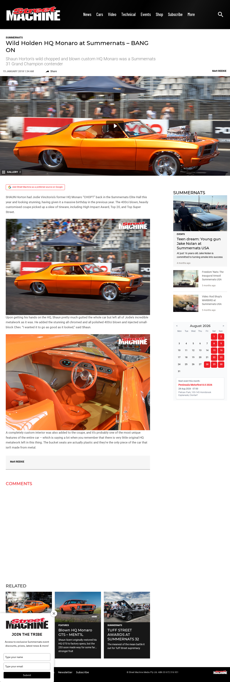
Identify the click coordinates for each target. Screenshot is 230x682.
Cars (99, 14)
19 (193, 357)
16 (221, 350)
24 (179, 364)
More (191, 14)
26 (193, 364)
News (87, 14)
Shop (159, 14)
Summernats (14, 37)
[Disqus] (78, 532)
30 (221, 364)
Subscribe (175, 14)
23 (221, 357)
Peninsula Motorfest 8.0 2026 (195, 384)
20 (200, 357)
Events (146, 14)
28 (207, 364)
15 (214, 350)
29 (214, 364)
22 (214, 357)
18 (186, 357)
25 (186, 364)
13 (200, 350)
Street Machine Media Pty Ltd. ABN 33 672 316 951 (153, 672)
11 (186, 350)
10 (179, 350)
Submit (27, 675)
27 (200, 364)
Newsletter (65, 672)
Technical (128, 14)
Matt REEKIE (17, 461)
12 (193, 350)
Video (112, 14)
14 (207, 350)
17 (179, 357)
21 (207, 357)
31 (179, 371)
